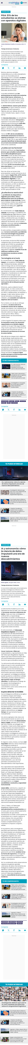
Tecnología (6, 12)
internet (4, 402)
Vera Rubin (19, 923)
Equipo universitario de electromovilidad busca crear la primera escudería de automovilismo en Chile (18, 1039)
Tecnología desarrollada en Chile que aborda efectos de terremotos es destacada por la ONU (18, 501)
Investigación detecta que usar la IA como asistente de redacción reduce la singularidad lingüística (18, 492)
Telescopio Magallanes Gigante (11, 631)
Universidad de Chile (9, 214)
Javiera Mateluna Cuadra (8, 44)
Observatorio (12, 921)
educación (23, 401)
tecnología (14, 402)
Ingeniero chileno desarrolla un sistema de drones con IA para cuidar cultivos (18, 519)
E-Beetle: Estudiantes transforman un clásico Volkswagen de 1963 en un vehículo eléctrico (18, 394)
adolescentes (5, 401)
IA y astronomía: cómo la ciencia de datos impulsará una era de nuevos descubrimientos (18, 367)
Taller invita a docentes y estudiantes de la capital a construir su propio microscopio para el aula (18, 376)
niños (8, 402)
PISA (8, 79)
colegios (12, 401)
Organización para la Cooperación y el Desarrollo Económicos (10, 83)
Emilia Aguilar (4, 582)
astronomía (4, 921)
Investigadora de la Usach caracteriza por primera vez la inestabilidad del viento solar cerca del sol (18, 906)
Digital (17, 401)
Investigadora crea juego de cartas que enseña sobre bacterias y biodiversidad (18, 385)
